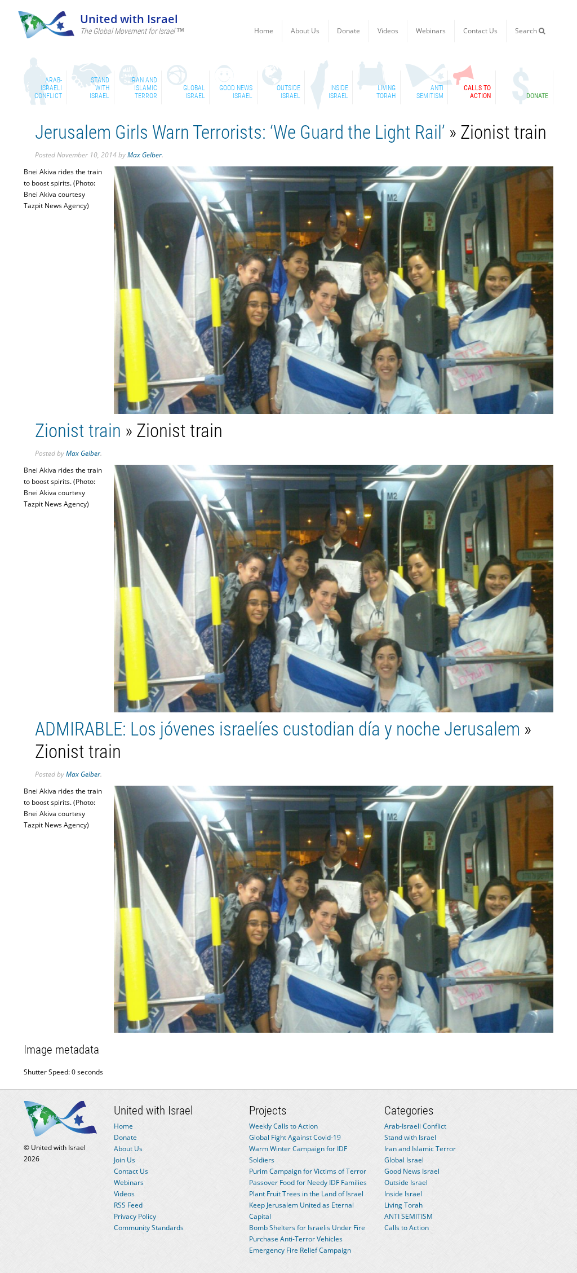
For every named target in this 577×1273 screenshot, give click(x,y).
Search (527, 31)
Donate (348, 31)
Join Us (124, 1160)
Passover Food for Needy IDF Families (308, 1182)
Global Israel (404, 1160)
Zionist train (78, 431)
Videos (388, 31)
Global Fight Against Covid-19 (295, 1137)
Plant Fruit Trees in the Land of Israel (306, 1194)
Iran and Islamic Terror (420, 1148)
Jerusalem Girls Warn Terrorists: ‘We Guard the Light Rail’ (240, 132)
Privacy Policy (135, 1216)
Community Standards (149, 1227)
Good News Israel (412, 1171)
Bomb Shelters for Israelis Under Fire (307, 1227)
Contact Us (480, 31)
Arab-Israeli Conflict (415, 1126)
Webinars (431, 31)
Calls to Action (406, 1227)
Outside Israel (406, 1182)
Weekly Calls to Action (283, 1126)
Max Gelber (144, 155)
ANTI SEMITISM (408, 1216)
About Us (305, 31)
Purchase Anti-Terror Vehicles (296, 1239)
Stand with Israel (410, 1137)
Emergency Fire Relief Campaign (300, 1250)
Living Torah (403, 1205)
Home (263, 31)
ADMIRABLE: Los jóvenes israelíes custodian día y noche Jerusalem (277, 729)
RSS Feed (128, 1205)
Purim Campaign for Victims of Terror (307, 1171)
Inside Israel (403, 1194)
